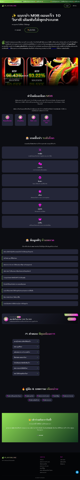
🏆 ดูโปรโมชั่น (31, 30)
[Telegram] (77, 472)
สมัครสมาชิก (63, 461)
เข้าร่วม (74, 5)
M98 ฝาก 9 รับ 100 (68, 396)
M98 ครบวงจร (47, 400)
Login (67, 5)
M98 (9, 48)
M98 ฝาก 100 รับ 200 (44, 396)
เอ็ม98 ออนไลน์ (30, 396)
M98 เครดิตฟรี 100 (34, 400)
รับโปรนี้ (72, 319)
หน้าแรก (42, 459)
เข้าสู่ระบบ (62, 464)
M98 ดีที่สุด (56, 396)
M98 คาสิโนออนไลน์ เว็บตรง (14, 396)
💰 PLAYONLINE (9, 6)
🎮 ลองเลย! (18, 30)
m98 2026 (53, 48)
